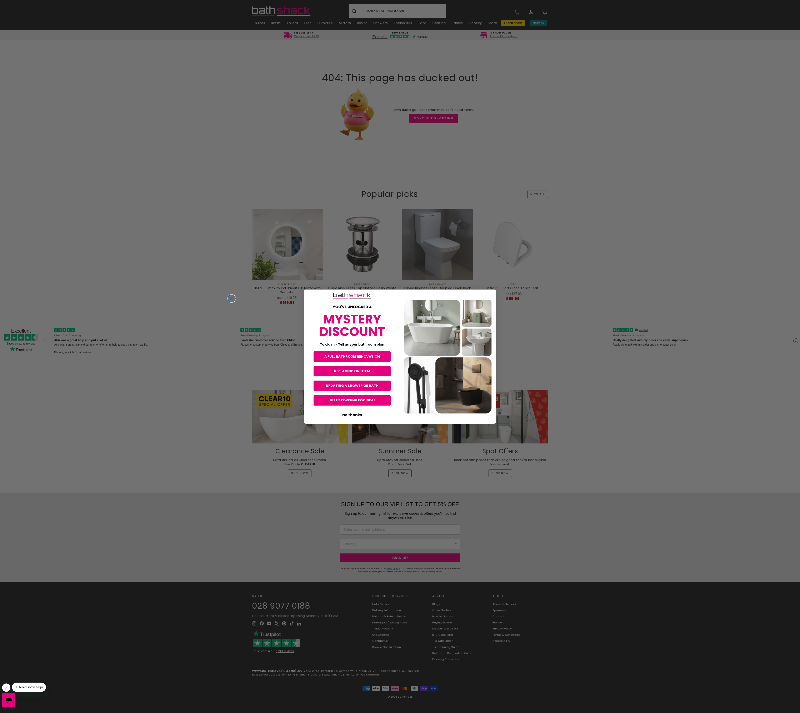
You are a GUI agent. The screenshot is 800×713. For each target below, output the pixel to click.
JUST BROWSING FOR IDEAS (352, 400)
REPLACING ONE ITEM (352, 371)
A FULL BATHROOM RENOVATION (352, 356)
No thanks (352, 414)
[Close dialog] (231, 298)
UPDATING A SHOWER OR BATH (352, 385)
